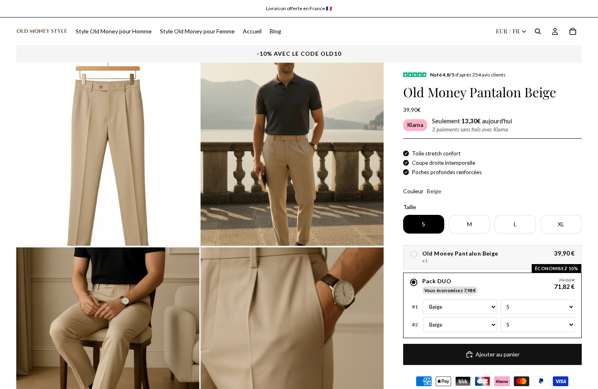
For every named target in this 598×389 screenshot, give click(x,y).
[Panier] (573, 31)
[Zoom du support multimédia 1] (107, 154)
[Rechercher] (538, 31)
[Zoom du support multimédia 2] (292, 154)
